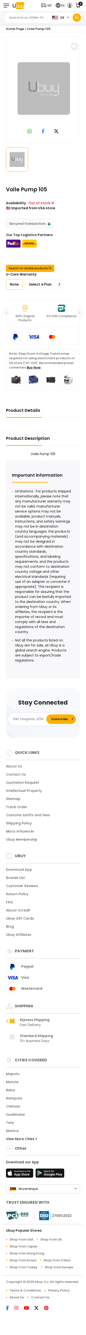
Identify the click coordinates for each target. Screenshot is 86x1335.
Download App (19, 869)
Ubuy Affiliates (18, 934)
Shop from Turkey (24, 1267)
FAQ (9, 902)
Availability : (16, 203)
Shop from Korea (23, 1260)
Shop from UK (51, 1239)
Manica (12, 1130)
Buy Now (34, 367)
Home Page (15, 29)
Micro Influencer (20, 831)
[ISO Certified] (53, 1215)
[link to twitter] (56, 131)
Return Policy (17, 894)
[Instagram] (19, 1308)
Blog (10, 926)
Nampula (14, 1098)
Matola (12, 1082)
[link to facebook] (43, 131)
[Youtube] (29, 1308)
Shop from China (56, 1260)
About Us (14, 766)
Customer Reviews (22, 885)
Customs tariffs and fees (28, 815)
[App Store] (20, 1175)
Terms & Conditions (25, 1290)
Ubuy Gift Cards (20, 918)
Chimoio (13, 1106)
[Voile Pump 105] (44, 88)
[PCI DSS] (17, 1215)
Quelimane (15, 1114)
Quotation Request (22, 782)
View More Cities (20, 1138)
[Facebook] (10, 1308)
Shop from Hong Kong (27, 1253)
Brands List (15, 877)
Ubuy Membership (21, 839)
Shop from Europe (59, 1267)
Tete (10, 1122)
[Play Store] (50, 1175)
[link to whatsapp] (29, 131)
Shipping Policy (19, 823)
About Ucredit (18, 910)
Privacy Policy (59, 1290)
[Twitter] (39, 1308)
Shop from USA (21, 1239)
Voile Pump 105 (38, 29)
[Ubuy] (18, 5)
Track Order (16, 807)
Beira (10, 1090)
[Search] (77, 17)
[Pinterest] (48, 1308)
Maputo (13, 1073)
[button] (47, 5)
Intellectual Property (24, 790)
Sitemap (13, 798)
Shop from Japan (23, 1246)
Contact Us (16, 774)
